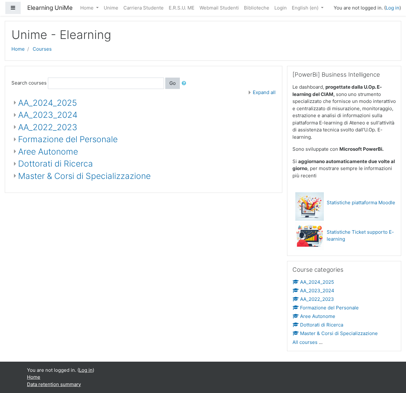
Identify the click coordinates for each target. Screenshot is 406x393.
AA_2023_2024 (47, 115)
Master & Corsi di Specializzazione (84, 176)
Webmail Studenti (219, 8)
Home (87, 8)
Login (280, 8)
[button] (185, 83)
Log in (392, 8)
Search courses (29, 83)
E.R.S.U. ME (181, 8)
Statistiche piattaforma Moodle (361, 203)
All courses (305, 342)
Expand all (264, 92)
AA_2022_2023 (47, 127)
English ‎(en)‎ (306, 8)
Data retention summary (54, 384)
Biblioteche (256, 8)
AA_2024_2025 (47, 103)
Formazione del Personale (68, 139)
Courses (42, 49)
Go (172, 83)
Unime (111, 8)
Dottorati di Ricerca (55, 163)
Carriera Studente (143, 8)
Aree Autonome (48, 151)
